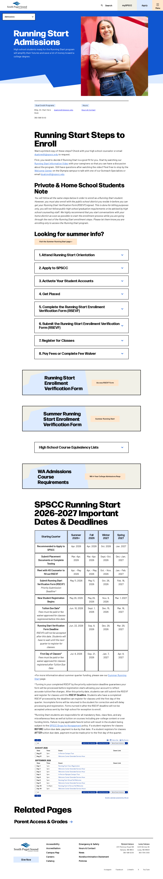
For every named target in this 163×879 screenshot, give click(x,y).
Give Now (26, 859)
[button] (18, 16)
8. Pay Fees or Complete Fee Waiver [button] (67, 354)
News (81, 852)
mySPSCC (127, 5)
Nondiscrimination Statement (94, 856)
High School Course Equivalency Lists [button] (69, 447)
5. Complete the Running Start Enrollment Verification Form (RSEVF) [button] (72, 309)
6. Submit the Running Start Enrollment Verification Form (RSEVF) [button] (79, 326)
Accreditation (53, 848)
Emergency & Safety (89, 844)
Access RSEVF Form (105, 382)
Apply (144, 5)
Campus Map (52, 852)
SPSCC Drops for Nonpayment (65, 725)
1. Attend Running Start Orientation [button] (67, 255)
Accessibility (52, 844)
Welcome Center (43, 170)
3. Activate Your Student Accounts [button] (66, 281)
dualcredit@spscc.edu (63, 110)
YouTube (146, 870)
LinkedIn (130, 870)
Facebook (119, 870)
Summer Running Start (105, 419)
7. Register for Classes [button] (56, 341)
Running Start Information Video (51, 163)
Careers (50, 856)
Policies (83, 860)
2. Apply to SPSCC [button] (53, 268)
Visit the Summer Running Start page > (55, 241)
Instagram (107, 870)
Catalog (50, 860)
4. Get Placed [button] (49, 294)
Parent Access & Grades (41, 821)
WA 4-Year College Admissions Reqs (105, 476)
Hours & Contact (88, 110)
